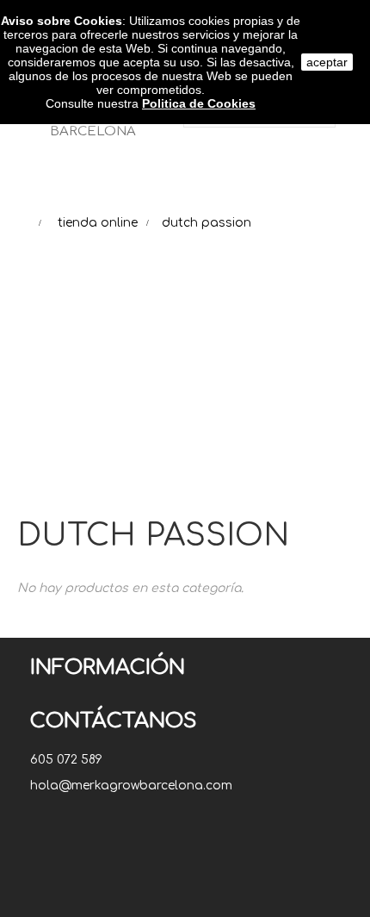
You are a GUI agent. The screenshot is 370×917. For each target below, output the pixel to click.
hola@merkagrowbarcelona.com (131, 785)
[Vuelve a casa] (22, 222)
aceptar (327, 62)
